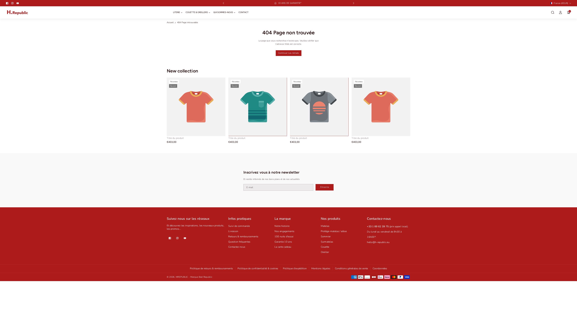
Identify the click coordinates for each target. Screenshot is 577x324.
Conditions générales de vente (351, 268)
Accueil (170, 22)
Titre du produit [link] (175, 138)
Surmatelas (327, 241)
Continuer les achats (288, 53)
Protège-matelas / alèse (334, 231)
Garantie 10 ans (283, 241)
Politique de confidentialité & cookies (258, 268)
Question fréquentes (239, 241)
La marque (283, 218)
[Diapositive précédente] (223, 3)
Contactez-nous (236, 247)
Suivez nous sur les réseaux (188, 218)
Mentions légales (320, 268)
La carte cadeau (283, 247)
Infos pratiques (239, 218)
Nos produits (330, 218)
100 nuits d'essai (284, 236)
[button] (553, 12)
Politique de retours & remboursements (211, 268)
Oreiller (325, 252)
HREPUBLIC (182, 277)
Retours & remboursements (243, 236)
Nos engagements (285, 231)
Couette (325, 247)
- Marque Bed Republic (200, 277)
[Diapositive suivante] (353, 3)
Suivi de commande (239, 226)
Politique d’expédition (295, 268)
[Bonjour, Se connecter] (560, 12)
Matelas (325, 226)
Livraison (233, 231)
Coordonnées (380, 268)
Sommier (326, 236)
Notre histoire (282, 226)
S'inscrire (324, 187)
